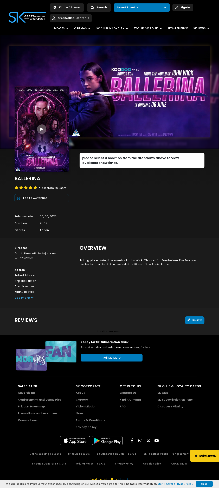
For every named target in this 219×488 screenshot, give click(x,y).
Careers (82, 400)
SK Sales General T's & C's (49, 463)
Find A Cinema (130, 400)
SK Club (163, 393)
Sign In (185, 7)
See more (23, 298)
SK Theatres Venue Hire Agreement (167, 454)
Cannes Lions (27, 420)
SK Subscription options (175, 400)
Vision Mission (86, 406)
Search (102, 7)
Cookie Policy (152, 463)
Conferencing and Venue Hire (39, 400)
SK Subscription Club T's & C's (117, 454)
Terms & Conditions (90, 420)
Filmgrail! (123, 479)
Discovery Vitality (170, 406)
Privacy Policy (86, 427)
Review (197, 320)
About (80, 393)
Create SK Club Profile (73, 18)
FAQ (123, 406)
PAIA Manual (179, 463)
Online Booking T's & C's (45, 454)
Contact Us (128, 393)
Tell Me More (111, 358)
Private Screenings (32, 406)
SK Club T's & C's (79, 454)
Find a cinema (69, 7)
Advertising (26, 393)
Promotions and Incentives (37, 413)
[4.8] (26, 188)
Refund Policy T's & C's (90, 463)
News (80, 413)
